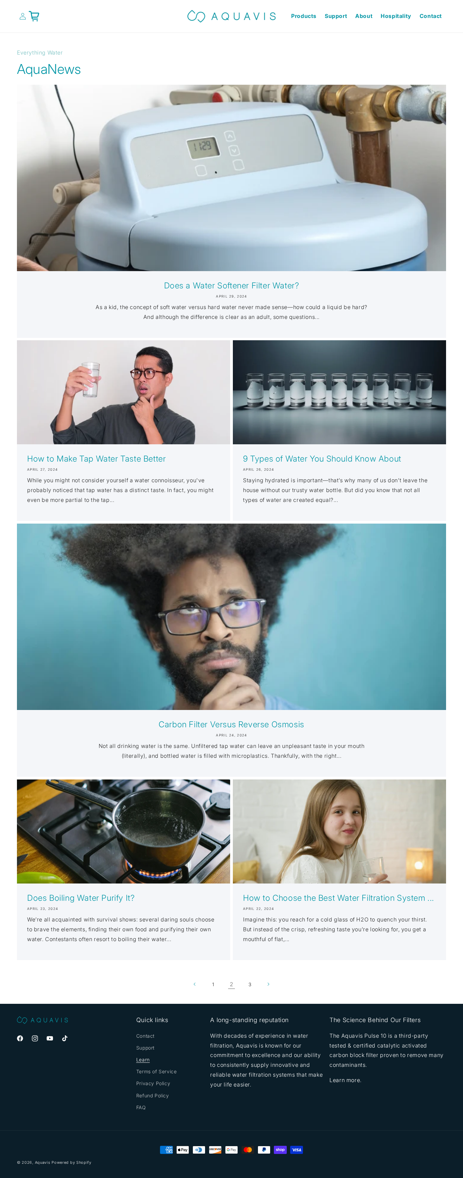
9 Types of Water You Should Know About (322, 459)
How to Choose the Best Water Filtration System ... (338, 898)
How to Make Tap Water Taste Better (96, 459)
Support (145, 1048)
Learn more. (345, 1080)
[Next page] (268, 984)
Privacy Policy (153, 1083)
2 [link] (232, 984)
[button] (34, 16)
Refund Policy (152, 1095)
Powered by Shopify (72, 1162)
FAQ (141, 1107)
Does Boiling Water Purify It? (81, 898)
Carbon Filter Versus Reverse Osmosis (231, 724)
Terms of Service (156, 1071)
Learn (143, 1059)
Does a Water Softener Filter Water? (231, 285)
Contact (145, 1036)
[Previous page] (194, 984)
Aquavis (43, 1162)
